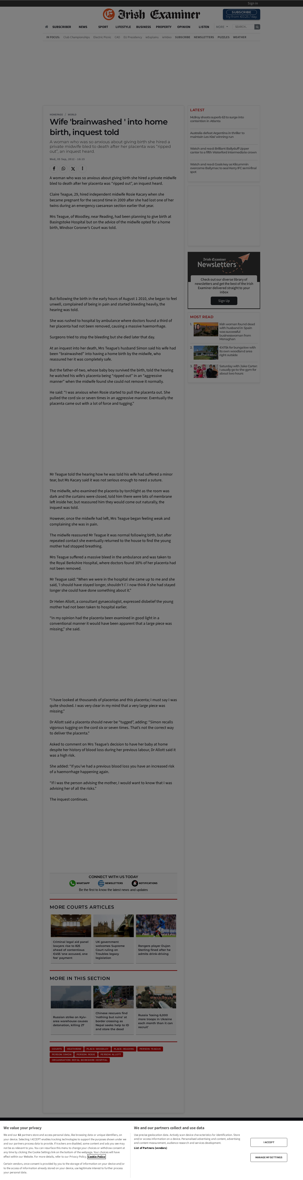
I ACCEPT (269, 1142)
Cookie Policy (96, 1157)
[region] (151, 1150)
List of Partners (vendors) (150, 1148)
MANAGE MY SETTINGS (268, 1157)
